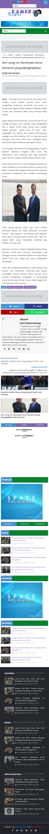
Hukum (18, 55)
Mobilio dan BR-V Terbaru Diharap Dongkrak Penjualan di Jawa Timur (29, 549)
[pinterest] (25, 2)
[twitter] (18, 2)
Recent (8, 524)
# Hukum (19, 287)
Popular (24, 524)
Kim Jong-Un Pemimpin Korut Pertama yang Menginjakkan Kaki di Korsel (20, 416)
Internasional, (31, 80)
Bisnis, (17, 80)
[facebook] (15, 2)
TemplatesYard (21, 827)
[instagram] (28, 2)
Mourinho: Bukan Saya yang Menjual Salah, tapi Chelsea (21, 393)
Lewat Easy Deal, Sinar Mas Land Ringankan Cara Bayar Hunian (29, 680)
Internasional (28, 55)
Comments (40, 524)
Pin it (16, 312)
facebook (40, 425)
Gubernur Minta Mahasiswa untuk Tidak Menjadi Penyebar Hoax (27, 658)
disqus (24, 425)
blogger (8, 425)
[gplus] (22, 2)
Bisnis (11, 55)
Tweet (16, 306)
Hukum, (23, 80)
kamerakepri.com (38, 827)
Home (4, 55)
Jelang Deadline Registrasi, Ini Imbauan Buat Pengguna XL (29, 699)
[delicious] (36, 830)
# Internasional (29, 287)
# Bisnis (10, 287)
